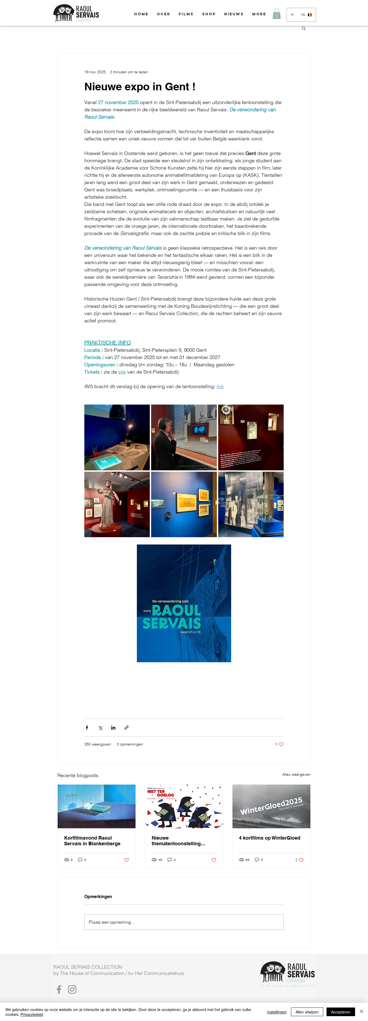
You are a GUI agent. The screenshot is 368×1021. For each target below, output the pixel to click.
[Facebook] (59, 989)
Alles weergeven (296, 774)
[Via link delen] (126, 727)
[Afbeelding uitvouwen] (117, 437)
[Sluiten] (361, 1012)
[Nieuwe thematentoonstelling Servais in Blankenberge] (184, 806)
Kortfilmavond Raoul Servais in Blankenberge (92, 840)
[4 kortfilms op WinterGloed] (271, 806)
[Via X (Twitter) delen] (100, 727)
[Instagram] (72, 989)
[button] (276, 14)
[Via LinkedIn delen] (113, 727)
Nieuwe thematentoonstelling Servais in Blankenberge (180, 840)
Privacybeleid (31, 1014)
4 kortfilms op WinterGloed (269, 838)
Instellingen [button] (277, 1012)
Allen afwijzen (307, 1012)
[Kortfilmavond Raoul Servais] (97, 806)
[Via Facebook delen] (86, 727)
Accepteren (340, 1012)
